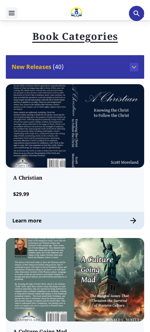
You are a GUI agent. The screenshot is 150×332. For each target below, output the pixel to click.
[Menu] (11, 13)
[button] (75, 67)
